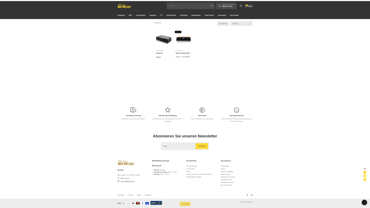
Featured (235, 23)
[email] (364, 179)
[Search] (212, 6)
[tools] (364, 175)
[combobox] (191, 6)
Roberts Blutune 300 (182, 53)
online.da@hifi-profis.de (127, 181)
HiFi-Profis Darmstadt (247, 202)
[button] (248, 5)
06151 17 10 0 (124, 178)
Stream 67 (159, 53)
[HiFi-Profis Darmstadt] (127, 165)
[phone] (364, 172)
